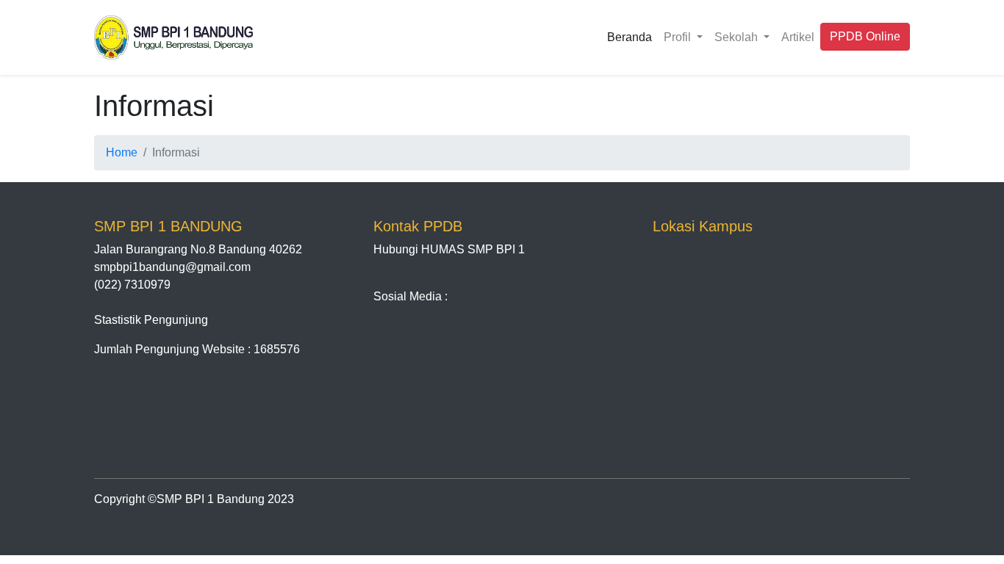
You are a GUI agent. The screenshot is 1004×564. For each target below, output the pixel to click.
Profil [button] (679, 37)
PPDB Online (865, 36)
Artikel (797, 37)
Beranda (629, 37)
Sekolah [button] (737, 37)
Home (121, 152)
